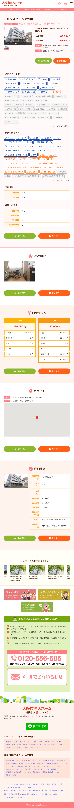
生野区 (8, 744)
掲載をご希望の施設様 (11, 794)
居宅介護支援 (52, 769)
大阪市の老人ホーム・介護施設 (19, 9)
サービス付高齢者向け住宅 (46, 760)
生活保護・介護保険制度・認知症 (52, 790)
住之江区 (54, 744)
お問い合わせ (35, 794)
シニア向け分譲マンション (14, 769)
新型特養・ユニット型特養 (52, 766)
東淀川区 (22, 742)
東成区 (59, 742)
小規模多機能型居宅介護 (22, 766)
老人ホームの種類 (19, 784)
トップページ (8, 784)
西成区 (47, 742)
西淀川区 (9, 742)
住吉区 (39, 744)
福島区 (8, 747)
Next (72, 573)
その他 (57, 772)
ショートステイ (37, 766)
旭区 (13, 744)
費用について (56, 784)
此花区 (29, 742)
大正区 (41, 742)
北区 (32, 747)
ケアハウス (63, 763)
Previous (2, 573)
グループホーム (61, 760)
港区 (35, 742)
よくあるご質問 (24, 794)
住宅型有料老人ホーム (29, 760)
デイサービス (42, 769)
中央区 (38, 747)
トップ (6, 9)
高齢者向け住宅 (11, 775)
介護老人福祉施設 (47, 772)
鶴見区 (25, 744)
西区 (13, 747)
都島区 (53, 742)
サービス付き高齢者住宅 (32, 772)
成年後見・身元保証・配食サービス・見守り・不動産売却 (22, 790)
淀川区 (16, 742)
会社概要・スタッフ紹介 (49, 794)
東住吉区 (46, 744)
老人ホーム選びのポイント (12, 787)
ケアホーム (9, 766)
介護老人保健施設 (11, 763)
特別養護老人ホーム (37, 763)
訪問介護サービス (30, 769)
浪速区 (27, 747)
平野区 (61, 744)
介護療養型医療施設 (51, 763)
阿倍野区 (32, 744)
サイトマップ (21, 797)
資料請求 (63, 60)
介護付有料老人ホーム (13, 760)
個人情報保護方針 (9, 797)
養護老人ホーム (24, 763)
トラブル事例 (26, 787)
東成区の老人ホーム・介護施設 (40, 9)
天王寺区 (20, 747)
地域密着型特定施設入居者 (14, 772)
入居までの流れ (45, 784)
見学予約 (45, 60)
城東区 (19, 744)
